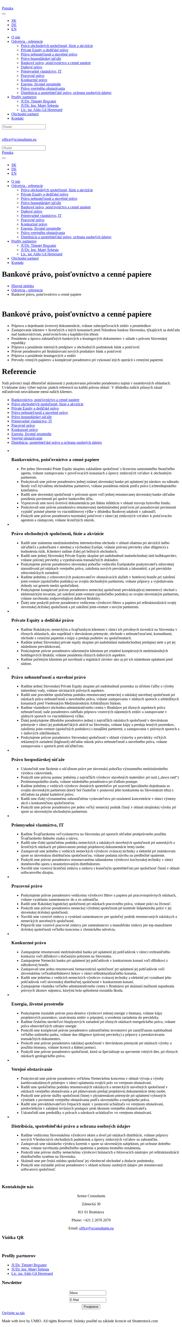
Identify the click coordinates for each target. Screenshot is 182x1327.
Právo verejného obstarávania (43, 88)
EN (14, 29)
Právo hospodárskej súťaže (41, 58)
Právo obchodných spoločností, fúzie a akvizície (57, 46)
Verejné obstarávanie (26, 438)
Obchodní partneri (25, 114)
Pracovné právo (32, 76)
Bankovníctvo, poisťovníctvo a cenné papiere (45, 400)
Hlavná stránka (22, 286)
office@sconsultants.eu (19, 139)
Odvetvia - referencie (27, 41)
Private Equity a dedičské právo (44, 50)
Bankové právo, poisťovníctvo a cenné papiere (56, 63)
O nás (15, 37)
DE (14, 25)
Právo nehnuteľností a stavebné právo (49, 54)
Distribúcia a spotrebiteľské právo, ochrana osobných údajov (66, 93)
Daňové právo (31, 67)
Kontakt (17, 118)
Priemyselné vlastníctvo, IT (41, 71)
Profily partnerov (24, 97)
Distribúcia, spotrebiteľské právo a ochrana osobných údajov (56, 442)
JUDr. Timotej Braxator (38, 101)
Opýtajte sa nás (13, 1313)
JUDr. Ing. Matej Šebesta (40, 105)
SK (13, 21)
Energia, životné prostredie (41, 84)
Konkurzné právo (34, 80)
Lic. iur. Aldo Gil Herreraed (41, 110)
